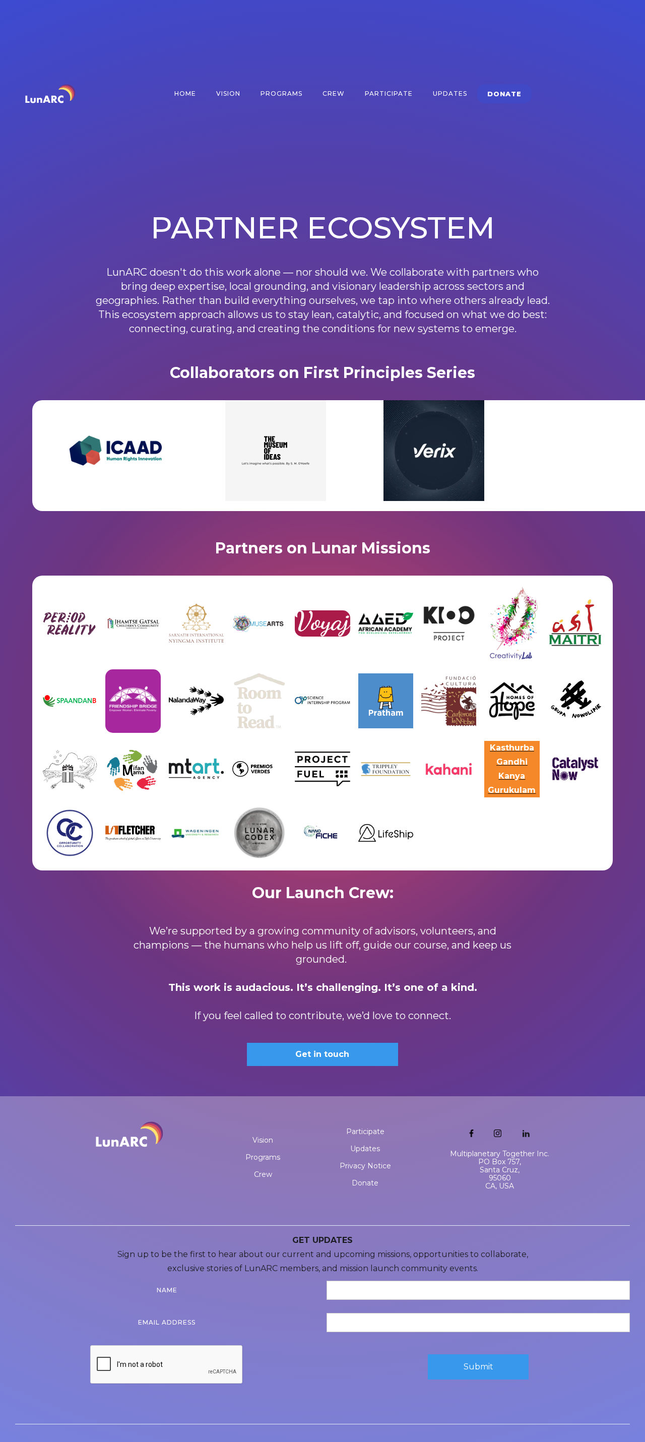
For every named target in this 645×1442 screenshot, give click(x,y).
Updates (365, 1149)
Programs (262, 1157)
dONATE (504, 94)
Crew (263, 1174)
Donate (365, 1183)
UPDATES (450, 93)
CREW (333, 93)
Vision (262, 1140)
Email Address (167, 1322)
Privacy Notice (365, 1166)
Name (167, 1290)
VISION (228, 93)
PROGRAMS (281, 93)
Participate (365, 1131)
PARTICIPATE (389, 93)
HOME (185, 93)
